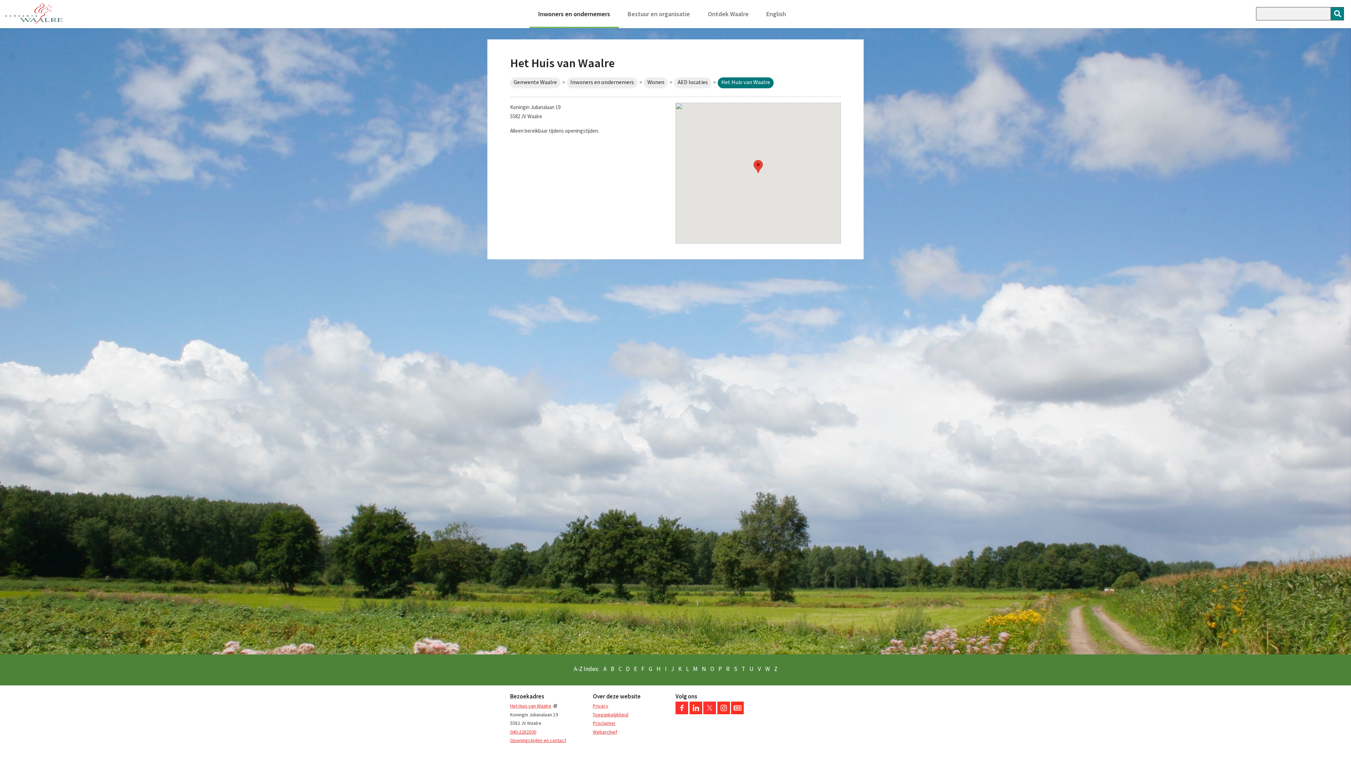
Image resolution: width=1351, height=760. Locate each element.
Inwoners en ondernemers (574, 14)
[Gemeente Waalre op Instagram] (723, 712)
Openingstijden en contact (538, 740)
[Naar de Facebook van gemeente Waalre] (682, 712)
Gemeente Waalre (535, 82)
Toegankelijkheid (610, 714)
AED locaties (693, 82)
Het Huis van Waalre (530, 706)
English (776, 14)
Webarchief (605, 732)
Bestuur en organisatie (659, 14)
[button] (758, 166)
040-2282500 (523, 732)
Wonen (655, 82)
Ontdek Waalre (728, 14)
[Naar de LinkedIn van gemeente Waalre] (696, 712)
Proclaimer (604, 723)
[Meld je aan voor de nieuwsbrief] (737, 712)
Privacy (600, 706)
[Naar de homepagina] (34, 14)
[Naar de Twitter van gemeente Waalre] (709, 712)
